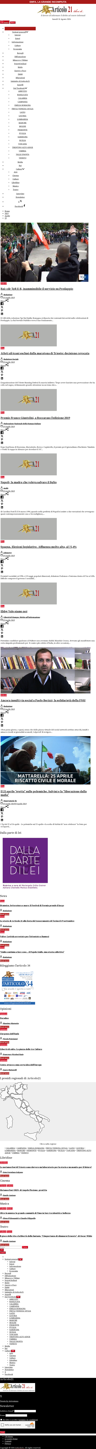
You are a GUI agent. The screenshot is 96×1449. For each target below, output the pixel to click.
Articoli (4, 283)
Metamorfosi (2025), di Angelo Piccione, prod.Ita (23, 1190)
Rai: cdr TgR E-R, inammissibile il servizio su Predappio (37, 289)
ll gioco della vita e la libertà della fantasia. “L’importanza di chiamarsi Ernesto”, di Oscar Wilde (46, 1236)
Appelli (20, 85)
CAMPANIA (23, 102)
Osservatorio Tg (10, 801)
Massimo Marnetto (11, 1023)
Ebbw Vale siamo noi (14, 611)
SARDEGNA (23, 137)
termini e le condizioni (28, 1420)
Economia (17, 49)
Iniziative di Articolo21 (20, 81)
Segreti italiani (20, 64)
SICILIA (22, 140)
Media (20, 162)
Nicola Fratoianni (10, 1039)
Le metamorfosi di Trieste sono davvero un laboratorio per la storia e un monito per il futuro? (46, 1167)
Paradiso (4, 1018)
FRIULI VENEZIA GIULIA (22, 109)
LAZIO (22, 112)
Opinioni (3, 1014)
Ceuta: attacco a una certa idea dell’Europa (20, 1065)
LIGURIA (22, 116)
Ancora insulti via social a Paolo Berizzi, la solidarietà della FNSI (43, 700)
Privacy (8, 1443)
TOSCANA (22, 144)
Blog (2, 348)
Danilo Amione (9, 1195)
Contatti (8, 1441)
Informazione (17, 42)
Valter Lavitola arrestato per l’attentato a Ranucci (24, 936)
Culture (18, 45)
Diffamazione (20, 57)
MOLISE (22, 126)
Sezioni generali (19, 32)
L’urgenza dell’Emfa (9, 1034)
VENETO (22, 158)
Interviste (20, 194)
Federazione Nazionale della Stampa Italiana (22, 424)
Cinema (15, 175)
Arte (15, 172)
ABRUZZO (22, 91)
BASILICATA (22, 95)
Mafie (20, 67)
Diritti (20, 74)
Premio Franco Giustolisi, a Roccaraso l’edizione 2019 (35, 418)
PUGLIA (22, 133)
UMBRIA (22, 151)
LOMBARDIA (22, 119)
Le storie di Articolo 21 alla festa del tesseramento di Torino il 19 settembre (37, 921)
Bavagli (20, 53)
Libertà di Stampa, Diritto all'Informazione (21, 617)
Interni (17, 35)
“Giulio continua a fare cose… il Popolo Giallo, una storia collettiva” (32, 952)
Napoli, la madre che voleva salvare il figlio (29, 482)
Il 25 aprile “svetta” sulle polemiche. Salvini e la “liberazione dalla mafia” (44, 793)
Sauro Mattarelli (10, 1070)
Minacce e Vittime (20, 60)
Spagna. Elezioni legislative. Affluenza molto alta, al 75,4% (39, 547)
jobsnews (7, 553)
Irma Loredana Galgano (13, 1172)
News (2, 901)
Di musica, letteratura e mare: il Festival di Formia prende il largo (32, 905)
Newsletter (20, 197)
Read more (4, 914)
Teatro (15, 189)
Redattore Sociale (10, 359)
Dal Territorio (19, 88)
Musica (16, 186)
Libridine (15, 182)
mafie (5, 488)
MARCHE (22, 123)
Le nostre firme (11, 1439)
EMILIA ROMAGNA (23, 105)
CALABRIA (22, 98)
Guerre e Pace (20, 71)
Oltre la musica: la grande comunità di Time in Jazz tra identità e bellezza (35, 1213)
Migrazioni (20, 78)
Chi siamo (9, 1436)
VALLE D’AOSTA (22, 154)
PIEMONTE (22, 130)
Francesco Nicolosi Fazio (13, 1054)
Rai (20, 165)
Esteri (17, 38)
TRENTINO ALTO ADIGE (22, 147)
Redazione (7, 295)
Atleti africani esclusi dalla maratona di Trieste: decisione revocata (45, 353)
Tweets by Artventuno (9, 1401)
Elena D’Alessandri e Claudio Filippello (19, 1218)
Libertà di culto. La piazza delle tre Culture (21, 1049)
